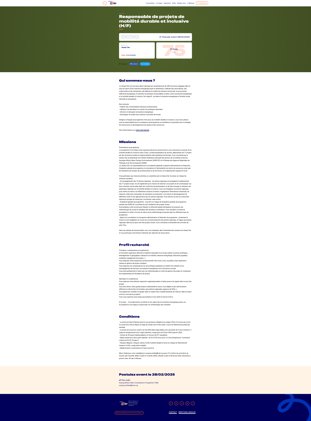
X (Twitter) (146, 64)
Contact (173, 412)
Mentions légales (187, 412)
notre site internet (142, 130)
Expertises (167, 3)
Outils (174, 3)
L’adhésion (190, 3)
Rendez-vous (181, 3)
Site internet (131, 55)
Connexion (202, 3)
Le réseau (159, 3)
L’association (150, 3)
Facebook (135, 64)
